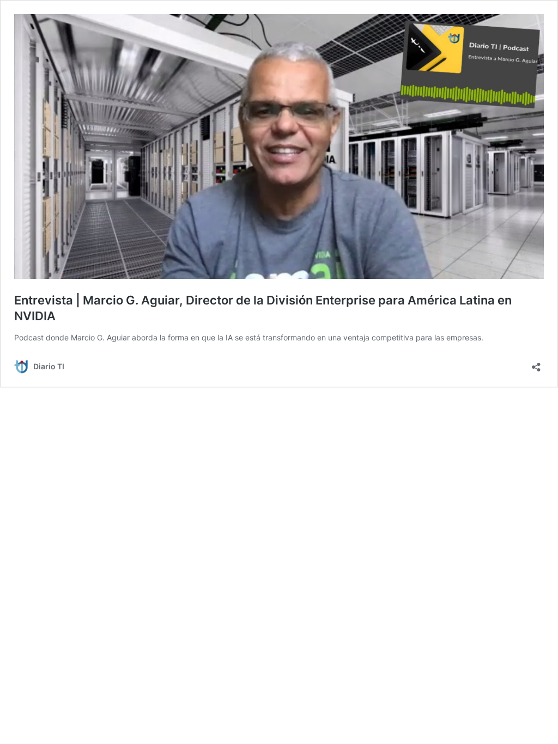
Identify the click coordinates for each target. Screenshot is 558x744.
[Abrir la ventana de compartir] (536, 363)
